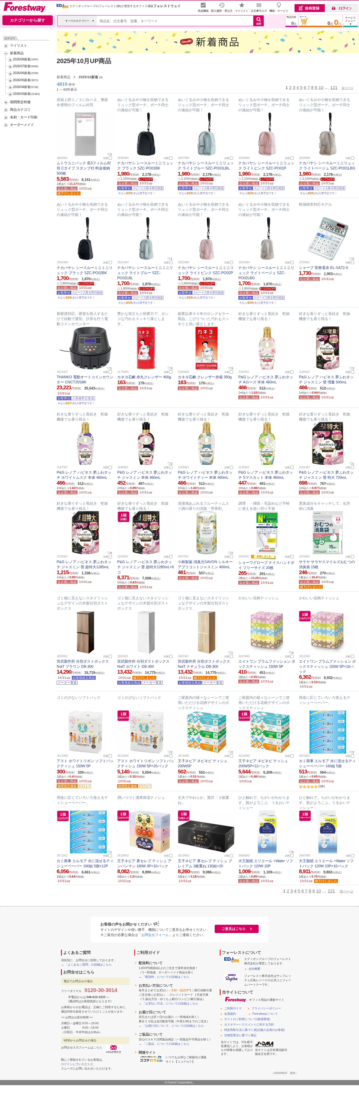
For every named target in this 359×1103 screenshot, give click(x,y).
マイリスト (18, 45)
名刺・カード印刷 (23, 117)
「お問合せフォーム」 (155, 935)
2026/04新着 (22, 87)
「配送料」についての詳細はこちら (165, 977)
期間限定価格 (67, 786)
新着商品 (17, 53)
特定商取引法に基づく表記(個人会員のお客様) (254, 1030)
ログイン (67, 1064)
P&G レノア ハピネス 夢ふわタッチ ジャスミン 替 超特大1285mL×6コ (145, 567)
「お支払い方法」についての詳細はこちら (170, 1003)
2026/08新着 (22, 59)
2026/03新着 (22, 94)
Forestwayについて (265, 1013)
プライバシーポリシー (266, 1008)
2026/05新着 (22, 80)
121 (334, 87)
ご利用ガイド (233, 1008)
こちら (97, 1047)
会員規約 (230, 1013)
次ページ (347, 88)
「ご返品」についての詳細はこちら (165, 1044)
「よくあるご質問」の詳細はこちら (88, 964)
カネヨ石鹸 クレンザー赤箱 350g (205, 377)
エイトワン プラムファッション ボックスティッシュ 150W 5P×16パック (327, 666)
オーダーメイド (22, 125)
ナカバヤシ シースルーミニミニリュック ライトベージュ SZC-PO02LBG (266, 273)
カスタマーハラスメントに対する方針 (249, 1024)
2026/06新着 (22, 73)
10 (320, 87)
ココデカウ (184, 1061)
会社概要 (254, 968)
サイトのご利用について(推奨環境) (247, 1019)
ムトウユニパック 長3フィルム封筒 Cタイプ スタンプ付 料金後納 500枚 (84, 168)
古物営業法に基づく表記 (240, 1035)
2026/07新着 (22, 66)
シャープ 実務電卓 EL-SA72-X (323, 268)
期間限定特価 (20, 102)
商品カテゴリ (20, 109)
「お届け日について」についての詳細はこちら (173, 1025)
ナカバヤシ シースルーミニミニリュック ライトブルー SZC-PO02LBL (145, 273)
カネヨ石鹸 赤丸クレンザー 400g (144, 377)
